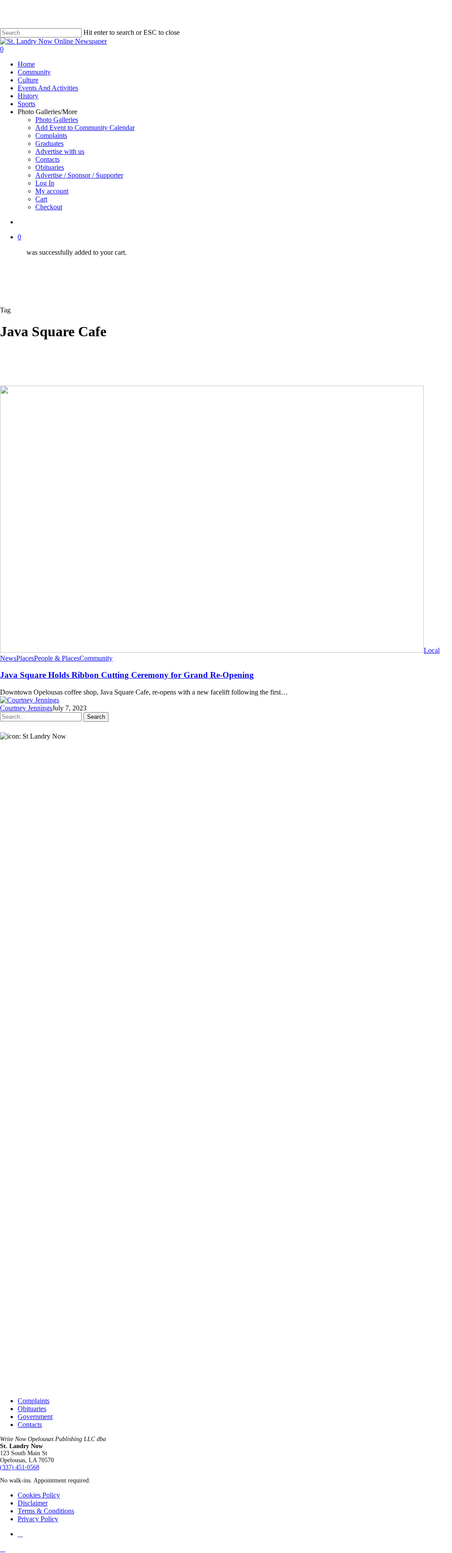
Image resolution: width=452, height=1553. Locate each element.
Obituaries (32, 1408)
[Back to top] (2, 1549)
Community (96, 658)
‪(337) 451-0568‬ (19, 1467)
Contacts (30, 1424)
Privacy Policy (38, 1519)
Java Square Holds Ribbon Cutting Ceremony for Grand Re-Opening (127, 675)
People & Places (56, 658)
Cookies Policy (39, 1495)
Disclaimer (33, 1503)
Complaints (33, 1400)
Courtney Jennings (26, 708)
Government (35, 1416)
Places (25, 658)
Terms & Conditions (46, 1511)
